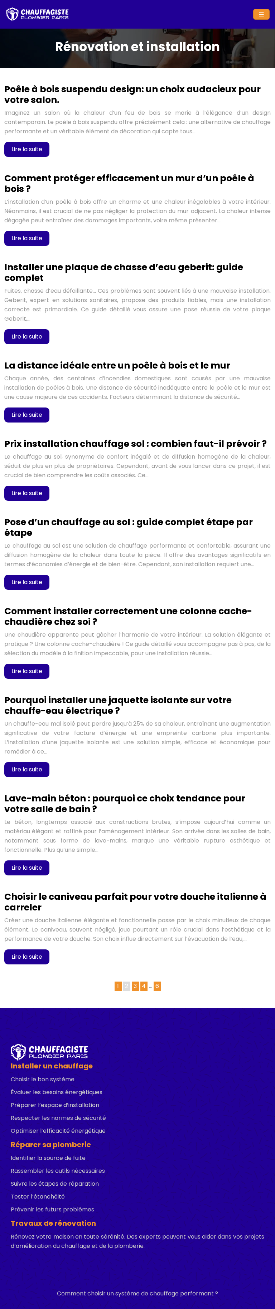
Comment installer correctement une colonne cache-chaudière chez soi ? (128, 616)
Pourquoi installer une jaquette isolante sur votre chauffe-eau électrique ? (118, 705)
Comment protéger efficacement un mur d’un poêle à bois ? (129, 183)
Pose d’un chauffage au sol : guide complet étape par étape (128, 527)
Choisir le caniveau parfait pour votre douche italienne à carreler (135, 902)
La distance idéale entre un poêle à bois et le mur (117, 365)
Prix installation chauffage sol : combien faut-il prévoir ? (135, 444)
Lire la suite (26, 149)
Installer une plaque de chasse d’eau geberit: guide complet (123, 272)
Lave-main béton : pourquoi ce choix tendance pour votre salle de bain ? (124, 803)
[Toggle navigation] (261, 14)
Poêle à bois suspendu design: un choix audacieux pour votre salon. (132, 94)
